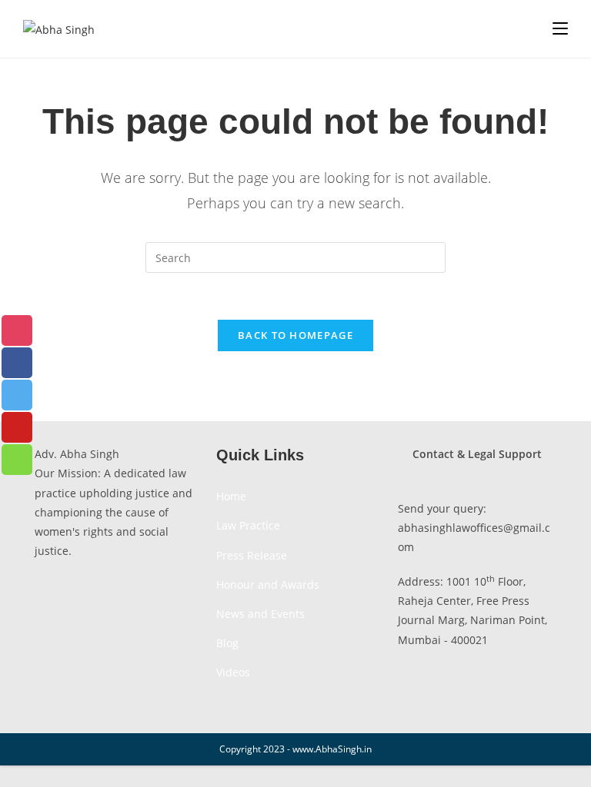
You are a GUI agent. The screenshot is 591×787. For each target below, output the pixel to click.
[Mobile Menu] (560, 28)
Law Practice (248, 525)
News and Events (260, 613)
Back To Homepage (295, 335)
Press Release (251, 555)
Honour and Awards (267, 584)
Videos (233, 672)
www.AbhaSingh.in (332, 748)
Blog (227, 643)
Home (231, 496)
